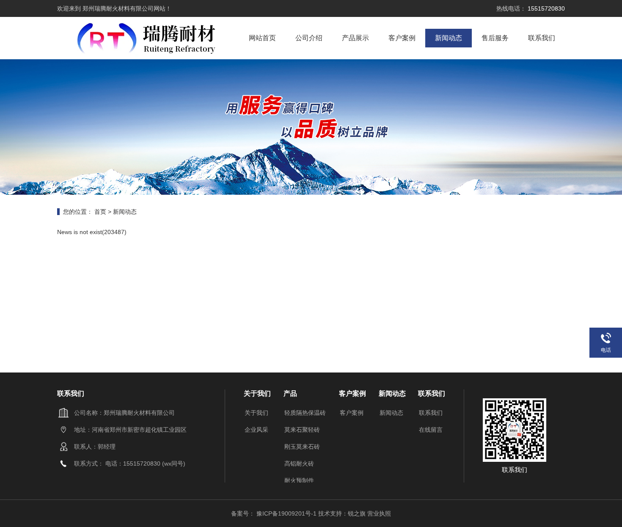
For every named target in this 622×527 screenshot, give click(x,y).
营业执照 (379, 513)
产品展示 (355, 37)
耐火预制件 (299, 480)
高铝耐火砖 (299, 463)
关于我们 (256, 412)
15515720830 (545, 8)
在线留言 (431, 429)
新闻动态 (448, 37)
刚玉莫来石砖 (302, 446)
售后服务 (495, 37)
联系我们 (541, 37)
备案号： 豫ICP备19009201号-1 (274, 513)
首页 (100, 211)
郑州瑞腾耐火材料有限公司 (117, 8)
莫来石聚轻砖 (302, 429)
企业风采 (256, 429)
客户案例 (402, 37)
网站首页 (262, 37)
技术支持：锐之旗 (342, 513)
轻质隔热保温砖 (305, 412)
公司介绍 (308, 37)
